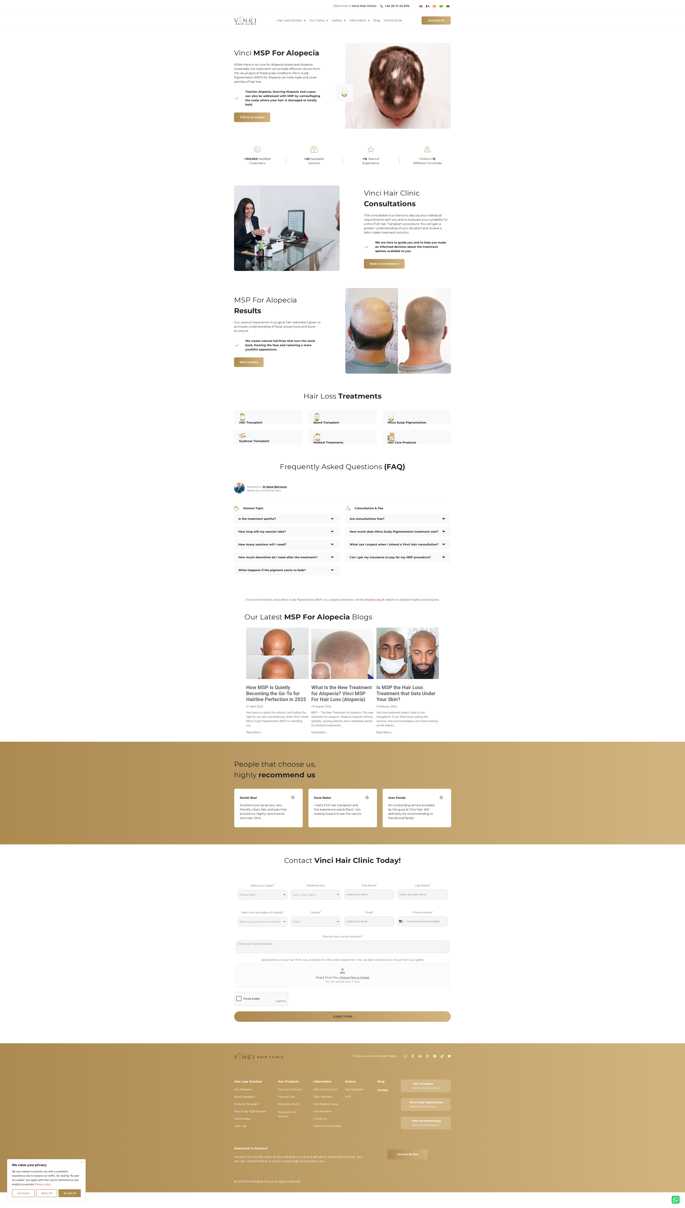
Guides (382, 1090)
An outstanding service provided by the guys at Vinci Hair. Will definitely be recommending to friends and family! (337, 812)
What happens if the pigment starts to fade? (272, 570)
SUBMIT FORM (342, 1016)
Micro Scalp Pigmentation (250, 1111)
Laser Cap (240, 1126)
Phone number (423, 912)
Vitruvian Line (286, 1096)
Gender (316, 912)
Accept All (70, 1193)
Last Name (422, 885)
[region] (46, 1180)
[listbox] (262, 894)
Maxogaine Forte (288, 1104)
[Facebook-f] (413, 1056)
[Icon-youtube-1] (405, 1056)
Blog (380, 1081)
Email (369, 912)
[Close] (82, 1162)
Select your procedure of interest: (262, 912)
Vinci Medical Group (325, 1104)
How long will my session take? (262, 531)
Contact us (320, 1118)
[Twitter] (449, 1056)
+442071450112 (257, 1161)
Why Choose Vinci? (325, 1089)
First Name (369, 885)
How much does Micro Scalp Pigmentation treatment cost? (394, 531)
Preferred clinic (315, 885)
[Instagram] (427, 1056)
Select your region (262, 885)
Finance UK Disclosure (327, 1126)
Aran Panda (322, 797)
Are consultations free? (367, 518)
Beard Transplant (244, 1096)
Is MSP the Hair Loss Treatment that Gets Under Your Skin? (405, 693)
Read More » (254, 732)
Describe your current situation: (342, 936)
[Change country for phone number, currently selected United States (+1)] (402, 921)
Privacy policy (43, 1184)
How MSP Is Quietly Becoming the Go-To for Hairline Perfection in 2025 (276, 693)
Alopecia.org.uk (374, 599)
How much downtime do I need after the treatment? (277, 557)
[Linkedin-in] (420, 1056)
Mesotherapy (242, 1118)
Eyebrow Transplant (246, 1104)
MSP (348, 1096)
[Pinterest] (435, 1056)
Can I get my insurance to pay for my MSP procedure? (390, 557)
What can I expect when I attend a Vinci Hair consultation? (394, 544)
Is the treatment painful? (257, 518)
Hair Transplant (243, 1089)
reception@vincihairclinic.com (302, 1161)
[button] (287, 519)
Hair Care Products (289, 1089)
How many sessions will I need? (262, 544)
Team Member (322, 1096)
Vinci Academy (322, 1111)
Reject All (46, 1193)
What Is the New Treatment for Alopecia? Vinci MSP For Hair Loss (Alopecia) (341, 693)
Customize (23, 1193)
